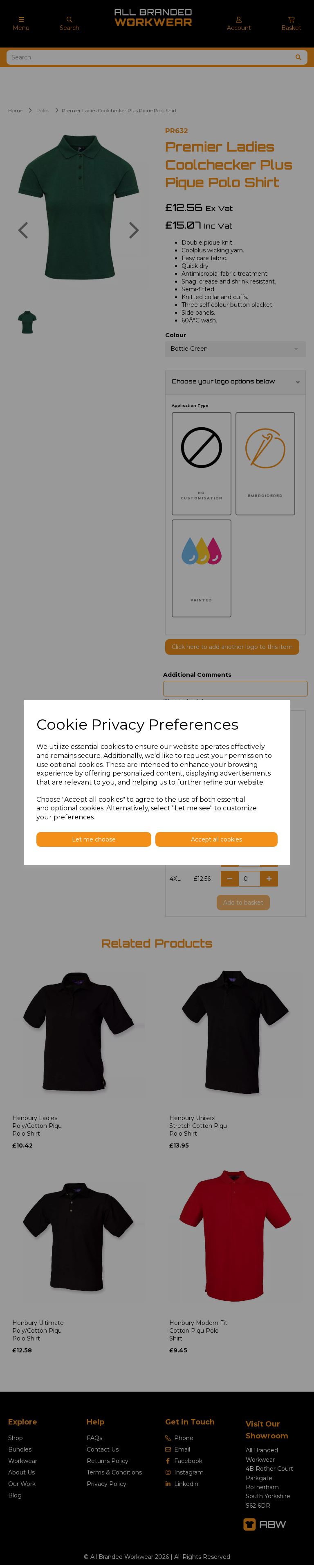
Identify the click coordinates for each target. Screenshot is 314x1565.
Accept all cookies (216, 839)
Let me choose (94, 839)
